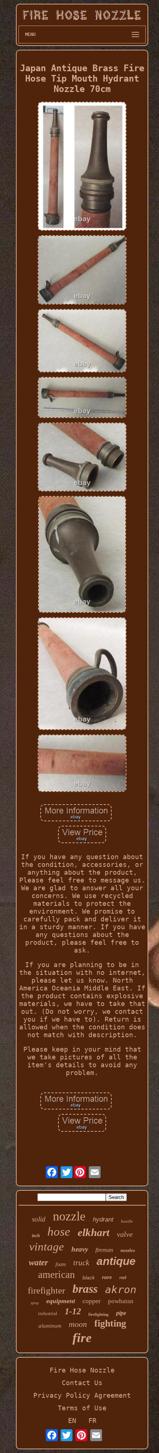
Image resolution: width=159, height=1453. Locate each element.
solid (38, 1219)
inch (36, 1235)
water (38, 1262)
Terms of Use (82, 1408)
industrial (47, 1313)
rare (107, 1277)
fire (82, 1338)
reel (122, 1277)
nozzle (69, 1216)
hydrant (103, 1219)
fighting (110, 1323)
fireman (104, 1250)
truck (81, 1262)
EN (72, 1420)
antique (116, 1261)
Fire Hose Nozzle (82, 1370)
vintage (46, 1246)
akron (120, 1289)
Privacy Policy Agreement (82, 1395)
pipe (121, 1313)
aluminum (49, 1326)
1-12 (73, 1311)
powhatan (120, 1301)
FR (92, 1420)
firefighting (98, 1314)
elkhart (93, 1232)
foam (60, 1264)
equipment (60, 1301)
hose (58, 1231)
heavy (79, 1249)
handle (127, 1221)
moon (78, 1324)
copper (91, 1301)
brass (85, 1288)
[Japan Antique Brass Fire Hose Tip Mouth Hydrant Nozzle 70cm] (82, 166)
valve (125, 1234)
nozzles (128, 1250)
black (88, 1278)
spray (35, 1303)
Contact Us (82, 1383)
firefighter (46, 1290)
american (56, 1274)
